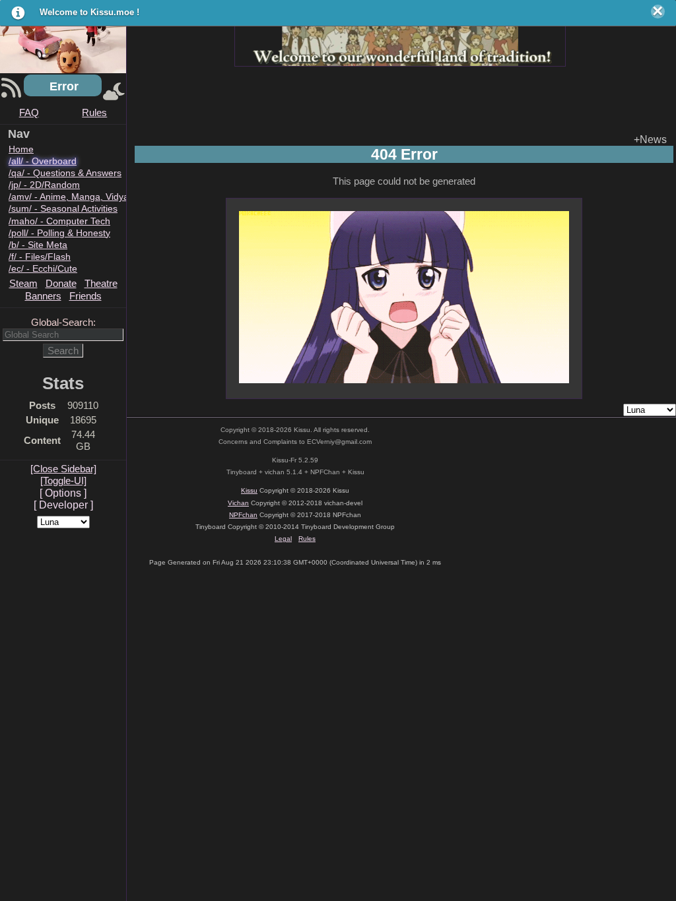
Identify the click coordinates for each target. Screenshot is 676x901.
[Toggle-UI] (63, 480)
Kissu (249, 490)
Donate (61, 283)
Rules (94, 112)
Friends (85, 295)
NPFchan (243, 514)
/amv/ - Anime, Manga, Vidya (69, 197)
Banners (43, 295)
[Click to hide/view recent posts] (11, 92)
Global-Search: (63, 322)
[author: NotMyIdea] (400, 36)
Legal (283, 538)
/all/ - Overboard (43, 161)
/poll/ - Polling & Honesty (59, 233)
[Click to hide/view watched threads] (114, 92)
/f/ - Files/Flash (40, 257)
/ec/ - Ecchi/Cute (43, 269)
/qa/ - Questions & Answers (65, 173)
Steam (23, 283)
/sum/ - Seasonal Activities (63, 209)
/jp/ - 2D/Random (44, 185)
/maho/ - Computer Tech (59, 221)
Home (21, 149)
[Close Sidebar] (63, 468)
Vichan (238, 503)
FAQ (29, 112)
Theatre (101, 283)
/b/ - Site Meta (38, 245)
